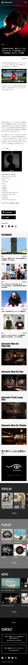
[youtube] (12, 227)
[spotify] (2, 227)
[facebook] (9, 227)
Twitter (17, 203)
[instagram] (16, 227)
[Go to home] (6, 2)
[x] (6, 227)
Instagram (12, 203)
